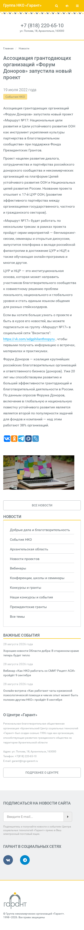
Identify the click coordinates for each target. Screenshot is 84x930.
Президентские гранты (28, 607)
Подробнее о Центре (42, 772)
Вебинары (18, 568)
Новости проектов (24, 559)
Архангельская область (29, 549)
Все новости (42, 505)
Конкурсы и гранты (25, 588)
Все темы (17, 616)
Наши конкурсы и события (31, 597)
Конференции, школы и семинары (37, 578)
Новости (12, 516)
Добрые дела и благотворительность (40, 530)
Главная (8, 48)
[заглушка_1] (38, 472)
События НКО (15, 96)
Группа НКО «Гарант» (22, 5)
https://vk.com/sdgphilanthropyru (29, 339)
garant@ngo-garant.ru (25, 760)
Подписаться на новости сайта (37, 803)
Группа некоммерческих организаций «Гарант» (35, 913)
